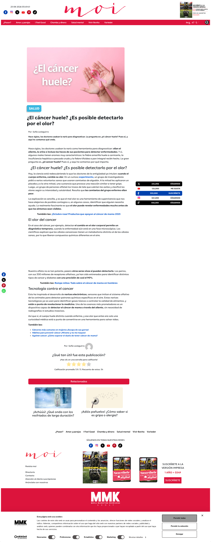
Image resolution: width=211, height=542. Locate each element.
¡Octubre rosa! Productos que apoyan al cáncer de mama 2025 (86, 214)
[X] (17, 12)
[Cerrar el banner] (202, 515)
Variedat (108, 22)
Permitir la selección (179, 526)
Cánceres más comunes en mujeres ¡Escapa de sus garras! (60, 330)
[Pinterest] (29, 12)
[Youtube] (23, 12)
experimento (86, 177)
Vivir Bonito (94, 22)
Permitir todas (180, 518)
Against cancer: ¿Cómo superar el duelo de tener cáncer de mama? (65, 335)
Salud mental (77, 22)
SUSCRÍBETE (172, 480)
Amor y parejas (23, 22)
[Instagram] (11, 12)
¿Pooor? (7, 22)
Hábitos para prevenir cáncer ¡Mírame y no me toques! (59, 332)
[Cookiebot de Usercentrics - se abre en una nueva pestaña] (20, 537)
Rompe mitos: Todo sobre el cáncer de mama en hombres (86, 283)
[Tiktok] (35, 12)
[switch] (76, 537)
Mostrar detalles (136, 537)
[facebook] (5, 12)
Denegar (179, 534)
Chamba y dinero (58, 22)
